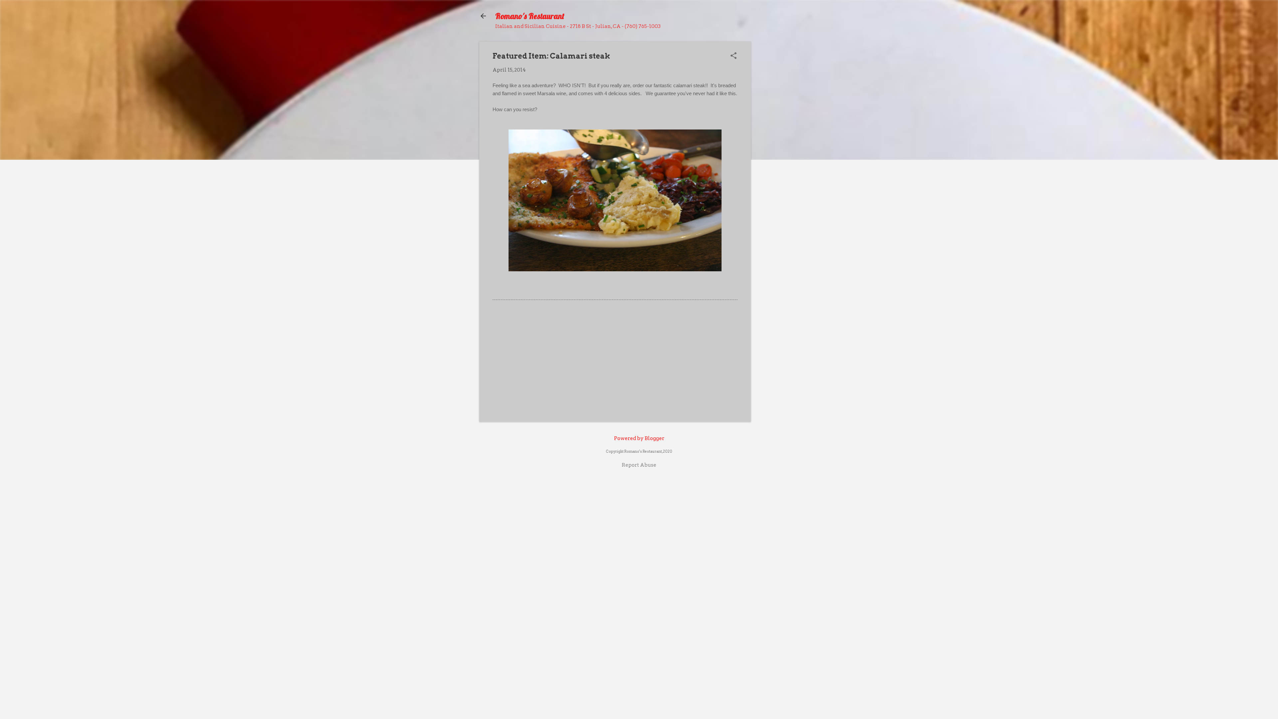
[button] (734, 56)
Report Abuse (639, 465)
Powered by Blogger (639, 438)
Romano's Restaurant (529, 16)
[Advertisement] (615, 359)
